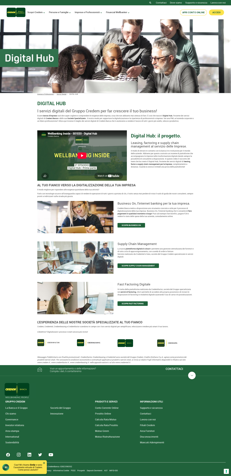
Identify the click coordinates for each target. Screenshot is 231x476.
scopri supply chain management (138, 265)
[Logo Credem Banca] (16, 12)
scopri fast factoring (133, 303)
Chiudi (44, 463)
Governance (11, 419)
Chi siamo (10, 413)
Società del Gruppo (60, 407)
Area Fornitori (147, 430)
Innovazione (56, 413)
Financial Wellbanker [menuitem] (116, 12)
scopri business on (131, 225)
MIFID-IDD (113, 470)
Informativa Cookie (61, 470)
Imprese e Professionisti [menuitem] (87, 12)
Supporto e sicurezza (196, 2)
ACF (106, 470)
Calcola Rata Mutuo (105, 419)
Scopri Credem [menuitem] (35, 12)
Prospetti (81, 470)
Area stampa (12, 430)
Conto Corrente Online (107, 407)
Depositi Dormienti (95, 470)
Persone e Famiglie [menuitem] (58, 12)
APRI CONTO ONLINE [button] (193, 12)
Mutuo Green (102, 430)
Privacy (48, 470)
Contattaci (161, 2)
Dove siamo (176, 2)
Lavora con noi (218, 2)
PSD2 (73, 470)
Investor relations (14, 425)
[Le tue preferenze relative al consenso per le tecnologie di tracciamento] (226, 471)
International (12, 436)
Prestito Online (103, 413)
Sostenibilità (12, 442)
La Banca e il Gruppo (16, 407)
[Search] (150, 2)
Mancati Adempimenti (152, 442)
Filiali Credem (147, 425)
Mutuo (107, 436)
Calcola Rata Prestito (106, 425)
